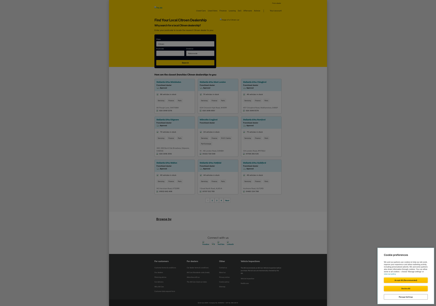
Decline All (405, 288)
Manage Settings (406, 297)
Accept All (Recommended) (406, 280)
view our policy (390, 274)
